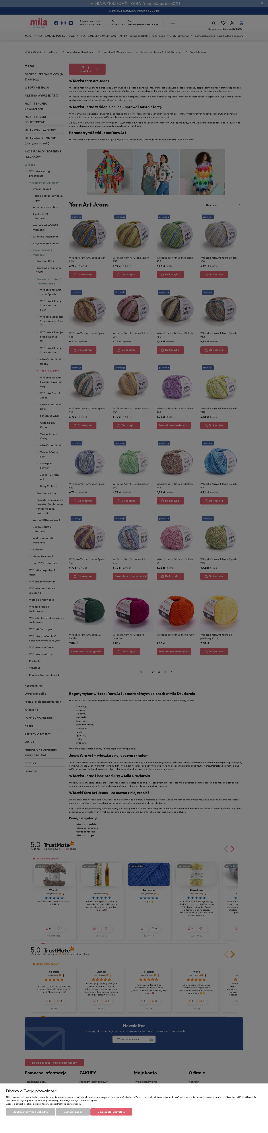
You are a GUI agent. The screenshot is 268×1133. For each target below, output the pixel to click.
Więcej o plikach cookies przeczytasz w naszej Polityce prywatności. (43, 1103)
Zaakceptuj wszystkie (111, 1112)
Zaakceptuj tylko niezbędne (30, 1112)
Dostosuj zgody (72, 1112)
